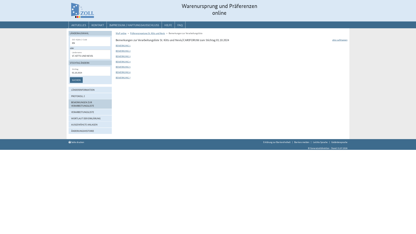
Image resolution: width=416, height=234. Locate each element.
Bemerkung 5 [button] (123, 66)
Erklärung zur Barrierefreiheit (277, 142)
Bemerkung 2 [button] (123, 50)
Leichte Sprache (320, 142)
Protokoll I (78, 96)
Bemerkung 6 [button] (123, 72)
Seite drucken (77, 142)
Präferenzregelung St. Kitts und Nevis (147, 33)
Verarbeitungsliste (82, 112)
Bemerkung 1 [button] (123, 45)
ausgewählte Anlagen (84, 124)
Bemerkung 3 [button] (123, 56)
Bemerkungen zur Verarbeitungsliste (82, 104)
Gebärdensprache (339, 142)
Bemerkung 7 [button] (123, 77)
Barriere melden (301, 142)
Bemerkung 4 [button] (123, 61)
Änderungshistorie (82, 130)
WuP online (121, 33)
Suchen (76, 80)
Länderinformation (83, 89)
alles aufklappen (339, 39)
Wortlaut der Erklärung (86, 118)
